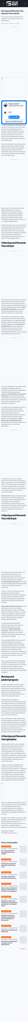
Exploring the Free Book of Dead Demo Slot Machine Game (8, 865)
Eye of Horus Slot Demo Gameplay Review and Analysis (7, 852)
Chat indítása (15, 117)
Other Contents (6, 846)
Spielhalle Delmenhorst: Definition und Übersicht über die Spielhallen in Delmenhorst (8, 918)
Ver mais (22, 949)
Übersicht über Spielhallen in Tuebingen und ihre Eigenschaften (9, 943)
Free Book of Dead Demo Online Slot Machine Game (8, 877)
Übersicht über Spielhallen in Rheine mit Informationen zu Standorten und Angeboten (9, 889)
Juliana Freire (4, 848)
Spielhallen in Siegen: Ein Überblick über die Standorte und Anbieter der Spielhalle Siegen (9, 903)
